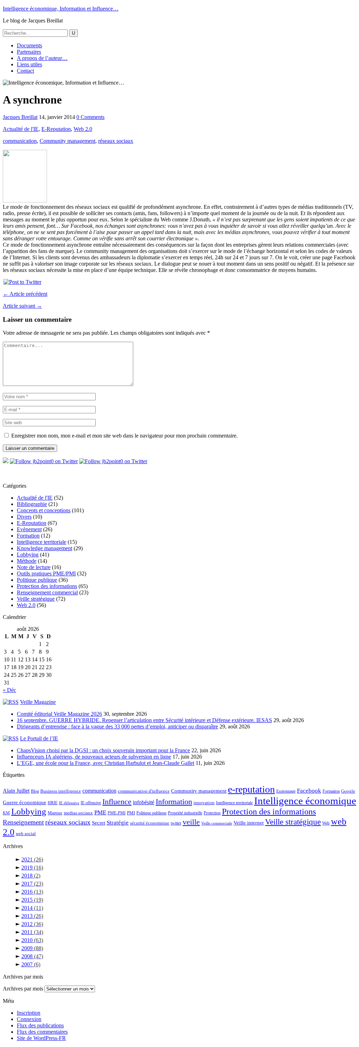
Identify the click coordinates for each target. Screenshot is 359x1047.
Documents (29, 45)
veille (191, 822)
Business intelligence (60, 791)
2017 (32, 884)
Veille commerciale (216, 823)
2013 (32, 916)
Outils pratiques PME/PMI (46, 573)
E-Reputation (56, 129)
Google (348, 791)
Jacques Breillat (20, 117)
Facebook (309, 790)
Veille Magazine (38, 702)
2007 (30, 964)
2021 (32, 859)
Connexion (29, 1019)
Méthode (26, 561)
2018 (30, 876)
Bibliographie (32, 504)
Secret (98, 823)
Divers (24, 517)
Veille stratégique (36, 599)
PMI (131, 812)
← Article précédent (25, 294)
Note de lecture (33, 567)
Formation (28, 536)
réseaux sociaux (115, 141)
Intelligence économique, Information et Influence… (60, 9)
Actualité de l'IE (21, 129)
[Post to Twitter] (22, 282)
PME (100, 812)
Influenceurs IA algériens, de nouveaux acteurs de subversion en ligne (94, 757)
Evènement (29, 529)
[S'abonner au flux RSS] (5, 461)
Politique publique (37, 580)
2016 (32, 892)
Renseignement (23, 822)
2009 (32, 948)
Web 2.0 (83, 129)
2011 (32, 932)
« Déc (9, 690)
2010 (32, 940)
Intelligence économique (305, 800)
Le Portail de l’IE (39, 738)
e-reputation (251, 789)
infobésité (143, 802)
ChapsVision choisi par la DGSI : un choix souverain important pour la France (103, 750)
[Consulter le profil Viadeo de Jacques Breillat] (113, 461)
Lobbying (28, 555)
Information (174, 801)
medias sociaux (78, 812)
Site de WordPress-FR (41, 1038)
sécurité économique (149, 823)
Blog (35, 791)
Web (326, 823)
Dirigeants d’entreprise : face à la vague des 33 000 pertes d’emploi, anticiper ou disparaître (117, 726)
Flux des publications (40, 1025)
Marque (55, 812)
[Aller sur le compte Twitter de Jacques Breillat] (44, 461)
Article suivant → (22, 306)
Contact (25, 71)
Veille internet (248, 823)
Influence (116, 801)
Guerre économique (24, 802)
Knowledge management (44, 548)
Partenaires (29, 52)
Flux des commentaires (42, 1032)
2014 (32, 908)
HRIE (52, 802)
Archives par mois (23, 989)
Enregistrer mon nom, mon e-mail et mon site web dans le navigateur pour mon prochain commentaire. (124, 436)
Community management (67, 141)
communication (20, 141)
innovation (204, 802)
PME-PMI (117, 813)
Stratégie (118, 822)
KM (6, 813)
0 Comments (90, 117)
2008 (32, 956)
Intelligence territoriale (41, 542)
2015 (32, 900)
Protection (212, 813)
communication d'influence (144, 791)
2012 (32, 924)
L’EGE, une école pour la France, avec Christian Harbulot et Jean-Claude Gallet (105, 763)
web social (26, 833)
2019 (32, 868)
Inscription (28, 1013)
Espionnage (286, 791)
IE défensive (69, 803)
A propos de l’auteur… (42, 58)
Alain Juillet (16, 791)
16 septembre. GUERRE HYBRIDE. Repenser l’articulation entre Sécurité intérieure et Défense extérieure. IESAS (144, 720)
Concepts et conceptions (43, 510)
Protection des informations (47, 586)
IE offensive (91, 802)
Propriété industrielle (185, 813)
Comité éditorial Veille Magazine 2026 (59, 714)
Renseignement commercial (47, 592)
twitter (176, 823)
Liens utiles (29, 64)
